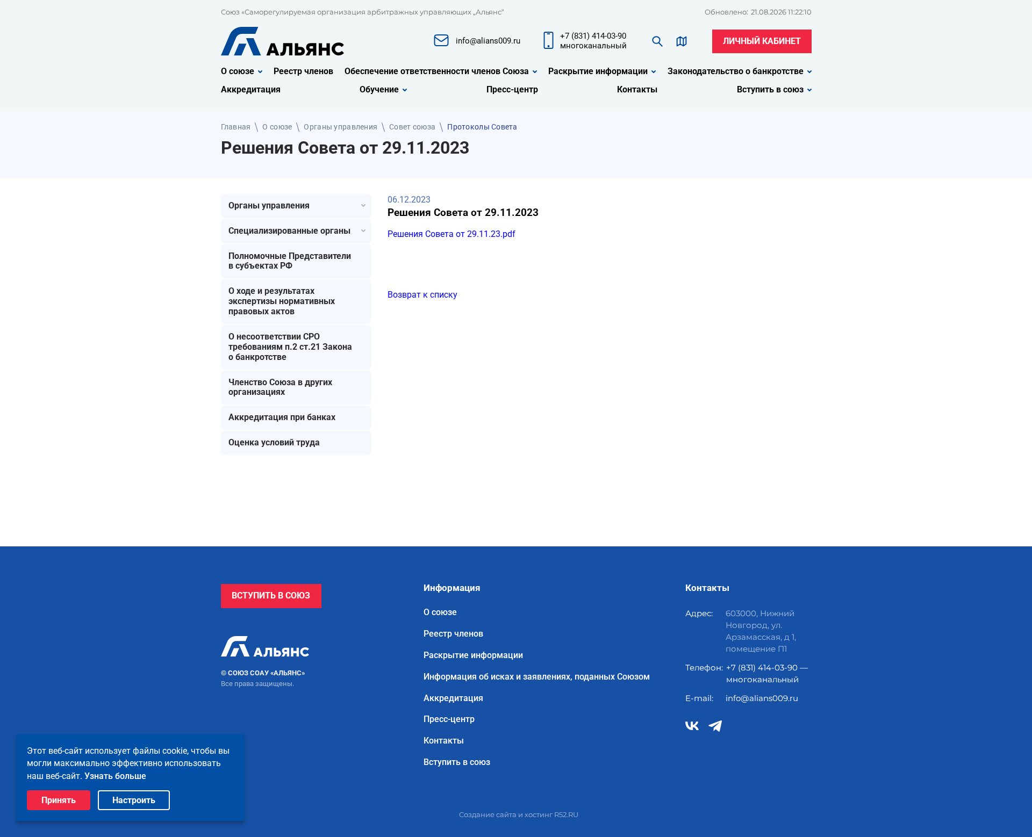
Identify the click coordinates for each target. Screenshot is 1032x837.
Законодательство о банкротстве (736, 71)
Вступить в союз (770, 90)
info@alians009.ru (762, 698)
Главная (236, 126)
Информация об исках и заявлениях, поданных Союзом (537, 677)
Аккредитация (251, 90)
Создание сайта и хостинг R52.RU (518, 814)
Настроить (133, 800)
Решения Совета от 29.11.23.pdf (451, 234)
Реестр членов (303, 71)
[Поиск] (657, 41)
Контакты (637, 90)
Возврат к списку (422, 295)
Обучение (379, 90)
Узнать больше (115, 776)
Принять (58, 800)
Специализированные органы (289, 231)
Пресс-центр (512, 90)
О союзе (237, 71)
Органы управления (340, 126)
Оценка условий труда (274, 442)
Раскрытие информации (598, 71)
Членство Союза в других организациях (280, 387)
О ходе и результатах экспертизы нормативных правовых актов (281, 301)
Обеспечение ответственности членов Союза (437, 71)
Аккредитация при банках (281, 417)
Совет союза (412, 126)
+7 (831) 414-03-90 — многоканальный (767, 673)
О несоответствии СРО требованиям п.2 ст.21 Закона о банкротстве (290, 346)
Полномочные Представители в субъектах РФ (289, 261)
